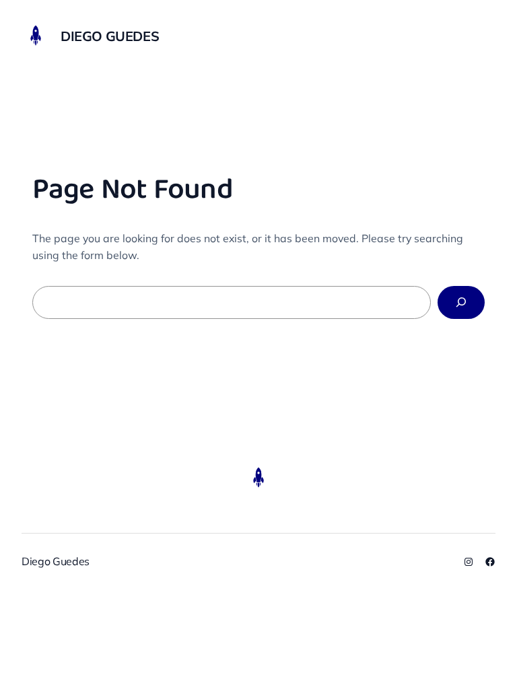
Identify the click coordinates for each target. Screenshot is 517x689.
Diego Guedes (110, 36)
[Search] (461, 302)
